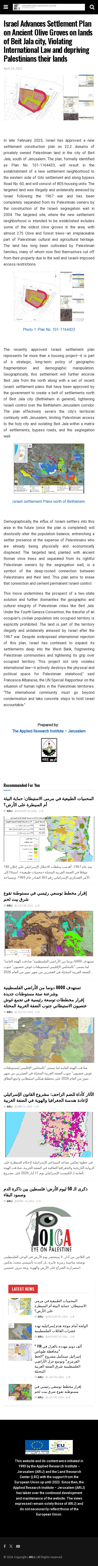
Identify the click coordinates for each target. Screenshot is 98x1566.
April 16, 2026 (25, 1201)
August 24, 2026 (27, 811)
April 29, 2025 (13, 68)
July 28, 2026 (25, 905)
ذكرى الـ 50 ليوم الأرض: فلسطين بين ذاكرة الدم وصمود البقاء (46, 1191)
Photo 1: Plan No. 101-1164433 (49, 329)
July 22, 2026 (25, 1012)
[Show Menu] (6, 7)
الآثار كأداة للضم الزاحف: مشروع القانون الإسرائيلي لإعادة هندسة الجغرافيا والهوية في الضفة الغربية (49, 1097)
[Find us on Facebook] (5, 1546)
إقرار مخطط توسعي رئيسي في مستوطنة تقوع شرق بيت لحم (45, 896)
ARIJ (32, 1557)
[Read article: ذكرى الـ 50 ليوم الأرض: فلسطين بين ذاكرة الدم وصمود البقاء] (49, 1229)
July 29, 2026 (56, 1377)
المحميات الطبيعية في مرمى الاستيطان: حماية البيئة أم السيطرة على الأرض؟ (49, 801)
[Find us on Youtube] (18, 1546)
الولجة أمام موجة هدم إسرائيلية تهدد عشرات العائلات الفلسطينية (61, 1328)
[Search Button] (92, 7)
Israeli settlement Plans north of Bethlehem (49, 501)
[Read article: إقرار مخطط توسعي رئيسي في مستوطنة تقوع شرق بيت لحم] (49, 933)
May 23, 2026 (24, 1106)
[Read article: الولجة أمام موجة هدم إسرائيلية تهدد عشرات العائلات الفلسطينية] (20, 1331)
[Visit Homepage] (49, 7)
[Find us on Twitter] (11, 1546)
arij (9, 811)
